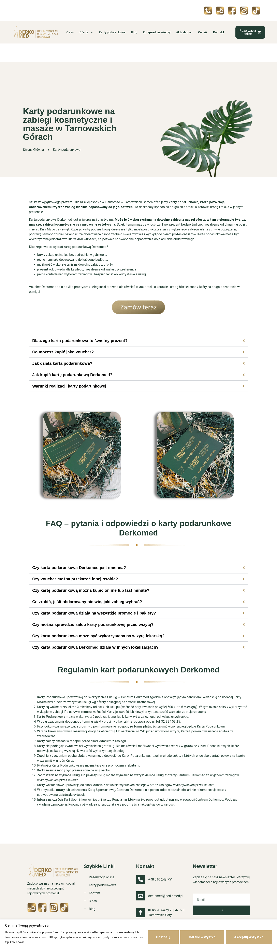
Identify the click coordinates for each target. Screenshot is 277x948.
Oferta (83, 32)
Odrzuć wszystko (202, 937)
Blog (134, 32)
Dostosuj (163, 937)
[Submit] (221, 910)
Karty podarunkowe (112, 32)
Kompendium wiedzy (157, 32)
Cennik (202, 32)
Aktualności (184, 32)
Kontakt (218, 32)
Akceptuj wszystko (248, 937)
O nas (70, 32)
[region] (138, 933)
